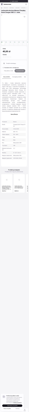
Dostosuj (17, 408)
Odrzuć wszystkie (7, 408)
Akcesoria (6, 7)
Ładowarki (17, 7)
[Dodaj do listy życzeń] (24, 16)
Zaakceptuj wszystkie (12, 405)
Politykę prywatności (17, 402)
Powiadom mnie (20, 70)
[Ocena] (7, 57)
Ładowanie (11, 7)
